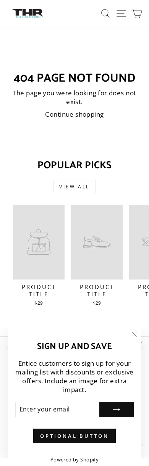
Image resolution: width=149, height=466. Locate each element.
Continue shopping (74, 114)
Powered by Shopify (74, 459)
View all (74, 186)
